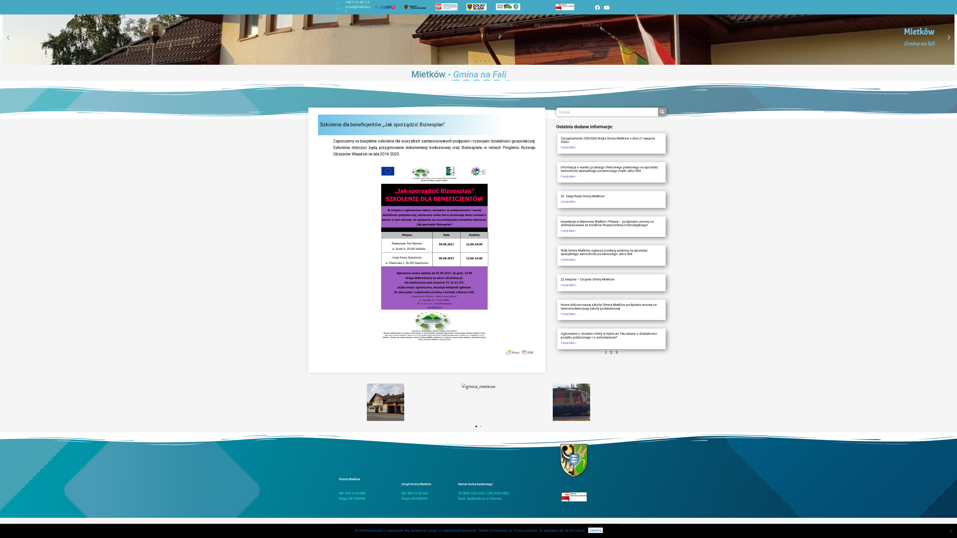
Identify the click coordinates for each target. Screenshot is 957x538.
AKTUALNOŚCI (370, 25)
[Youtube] (607, 8)
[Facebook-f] (597, 8)
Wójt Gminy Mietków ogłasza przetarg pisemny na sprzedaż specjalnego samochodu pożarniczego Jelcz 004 (604, 252)
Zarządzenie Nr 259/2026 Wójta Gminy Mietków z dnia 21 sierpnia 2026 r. (608, 140)
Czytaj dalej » (568, 147)
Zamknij (595, 530)
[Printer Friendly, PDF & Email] (519, 352)
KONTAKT (592, 25)
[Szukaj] (662, 112)
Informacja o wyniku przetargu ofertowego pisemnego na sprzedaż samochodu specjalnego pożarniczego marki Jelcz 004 (609, 169)
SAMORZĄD (453, 25)
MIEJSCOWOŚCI (550, 25)
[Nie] (950, 531)
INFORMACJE (499, 25)
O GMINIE (411, 25)
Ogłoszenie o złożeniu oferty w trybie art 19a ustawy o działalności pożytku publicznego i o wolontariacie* (609, 335)
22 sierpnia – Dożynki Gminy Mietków (588, 279)
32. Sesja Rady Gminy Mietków (583, 196)
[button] (8, 37)
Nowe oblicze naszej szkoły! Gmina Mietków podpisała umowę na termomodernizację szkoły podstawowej (609, 306)
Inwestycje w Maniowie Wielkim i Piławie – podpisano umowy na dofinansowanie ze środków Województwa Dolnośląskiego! (607, 223)
